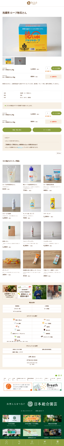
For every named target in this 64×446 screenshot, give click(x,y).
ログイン (20, 147)
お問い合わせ (38, 411)
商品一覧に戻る (17, 130)
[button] (8, 61)
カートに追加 (56, 68)
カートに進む (47, 130)
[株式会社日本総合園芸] (32, 404)
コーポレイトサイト (26, 411)
